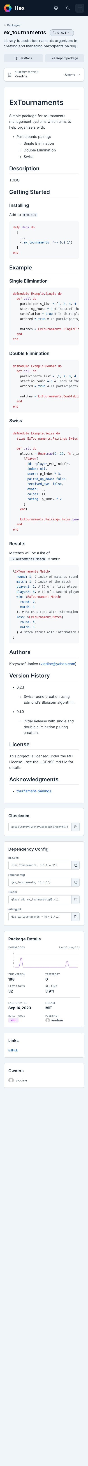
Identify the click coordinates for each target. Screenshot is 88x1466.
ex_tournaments (25, 32)
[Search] (68, 8)
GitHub (13, 1050)
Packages (14, 25)
